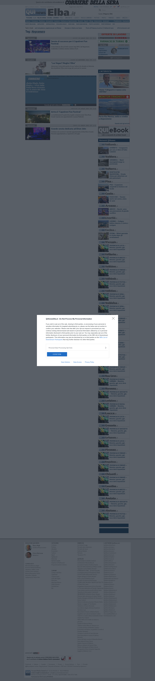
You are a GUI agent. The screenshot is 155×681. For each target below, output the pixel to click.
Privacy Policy (89, 362)
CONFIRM (57, 354)
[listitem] (77, 348)
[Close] (114, 319)
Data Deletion (65, 362)
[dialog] (77, 340)
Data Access (77, 362)
